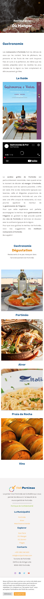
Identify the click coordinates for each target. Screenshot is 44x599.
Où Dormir (22, 540)
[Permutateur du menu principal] (39, 2)
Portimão (22, 315)
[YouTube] (29, 573)
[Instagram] (15, 573)
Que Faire (22, 533)
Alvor (22, 364)
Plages (22, 543)
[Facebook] (20, 573)
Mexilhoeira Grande (22, 524)
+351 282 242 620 (22, 552)
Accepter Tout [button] (19, 594)
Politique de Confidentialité (22, 506)
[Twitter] (24, 573)
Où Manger (22, 536)
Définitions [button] (7, 594)
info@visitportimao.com (22, 556)
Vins (22, 463)
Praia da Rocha (22, 414)
